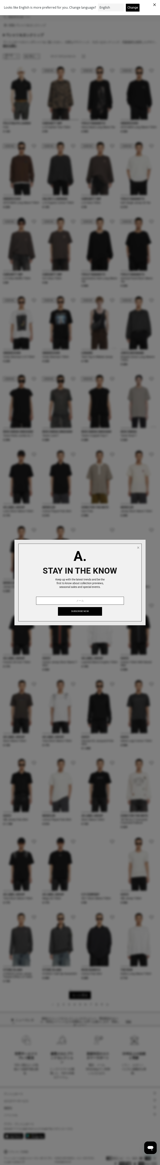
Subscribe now (80, 611)
